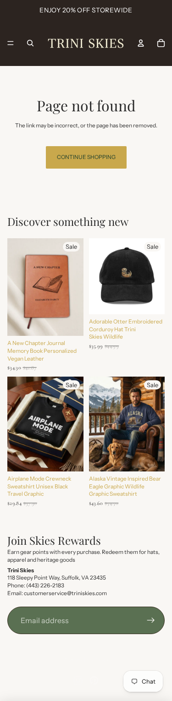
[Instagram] (77, 680)
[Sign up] (151, 620)
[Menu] (10, 43)
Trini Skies (96, 659)
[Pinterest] (94, 680)
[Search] (30, 43)
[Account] (141, 43)
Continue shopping (86, 156)
